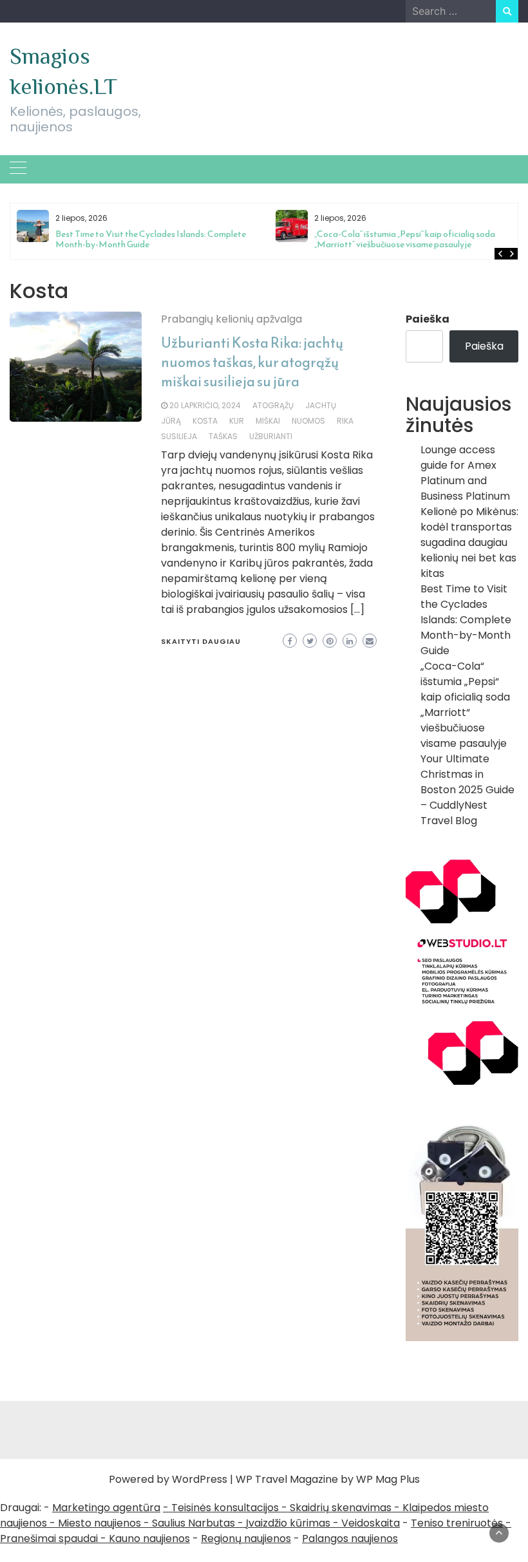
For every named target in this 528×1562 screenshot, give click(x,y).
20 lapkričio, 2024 (205, 405)
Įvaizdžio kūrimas (288, 1523)
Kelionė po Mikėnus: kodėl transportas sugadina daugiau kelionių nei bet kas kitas (469, 542)
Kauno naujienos (149, 1538)
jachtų (320, 405)
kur (236, 420)
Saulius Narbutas (193, 1523)
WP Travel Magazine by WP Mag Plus (328, 1479)
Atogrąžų (273, 405)
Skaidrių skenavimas (340, 1507)
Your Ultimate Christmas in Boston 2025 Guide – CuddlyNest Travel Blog (467, 789)
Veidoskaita (370, 1523)
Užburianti (270, 436)
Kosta (205, 420)
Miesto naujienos (99, 1523)
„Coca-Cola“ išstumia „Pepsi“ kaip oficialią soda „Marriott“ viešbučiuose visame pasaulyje (404, 239)
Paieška (427, 319)
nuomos (308, 420)
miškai (268, 420)
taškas (223, 436)
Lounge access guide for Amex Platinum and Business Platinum (465, 472)
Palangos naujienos (350, 1538)
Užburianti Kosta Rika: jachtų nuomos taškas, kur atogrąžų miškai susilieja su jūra (252, 362)
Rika (345, 420)
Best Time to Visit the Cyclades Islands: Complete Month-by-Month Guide (150, 239)
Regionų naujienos (246, 1538)
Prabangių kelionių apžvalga (231, 319)
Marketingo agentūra (106, 1507)
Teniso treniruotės (457, 1523)
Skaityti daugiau (201, 641)
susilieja (179, 436)
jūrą (171, 420)
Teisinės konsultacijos (225, 1507)
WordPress (199, 1479)
